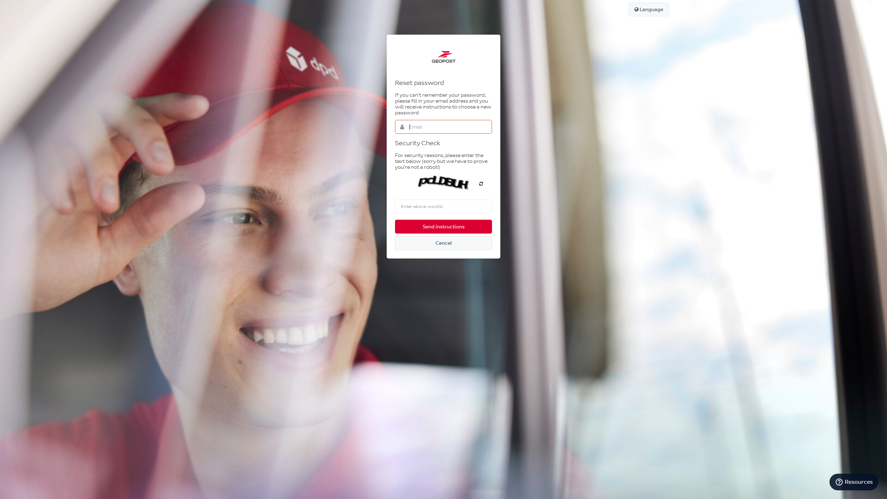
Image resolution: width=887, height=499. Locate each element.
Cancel (444, 243)
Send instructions (444, 227)
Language (651, 9)
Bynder (443, 57)
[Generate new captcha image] (481, 184)
